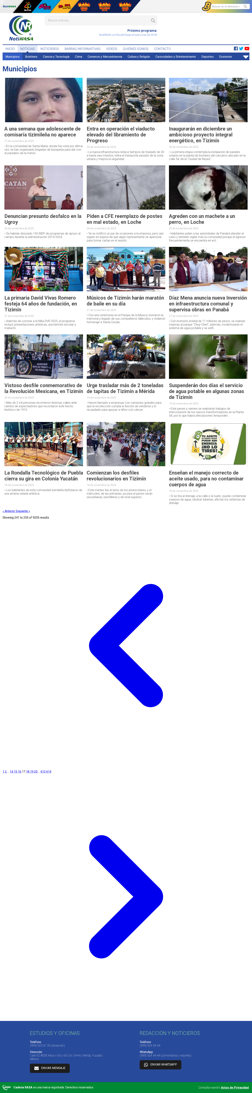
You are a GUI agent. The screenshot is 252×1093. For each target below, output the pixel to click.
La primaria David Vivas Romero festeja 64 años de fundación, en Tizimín (40, 304)
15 (16, 771)
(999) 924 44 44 (150, 1045)
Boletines (31, 56)
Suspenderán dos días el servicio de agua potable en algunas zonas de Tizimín (206, 391)
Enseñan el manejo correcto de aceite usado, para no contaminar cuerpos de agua (206, 479)
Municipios (12, 56)
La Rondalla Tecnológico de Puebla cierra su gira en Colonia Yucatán (43, 476)
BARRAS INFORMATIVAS (83, 49)
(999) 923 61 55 (40, 1045)
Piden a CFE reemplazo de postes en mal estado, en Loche (124, 219)
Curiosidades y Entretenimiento (176, 56)
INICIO (10, 49)
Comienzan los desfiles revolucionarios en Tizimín (116, 476)
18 (28, 771)
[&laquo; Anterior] (126, 768)
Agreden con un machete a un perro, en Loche (202, 219)
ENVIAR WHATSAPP (163, 1064)
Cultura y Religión (139, 56)
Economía (225, 56)
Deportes (207, 56)
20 (36, 771)
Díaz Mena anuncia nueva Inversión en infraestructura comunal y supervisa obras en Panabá (208, 304)
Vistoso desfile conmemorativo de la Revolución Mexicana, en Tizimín (43, 388)
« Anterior (9, 511)
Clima (78, 56)
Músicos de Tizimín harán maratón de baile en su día (125, 301)
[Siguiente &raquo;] (126, 1019)
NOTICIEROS (49, 49)
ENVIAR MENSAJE (53, 1068)
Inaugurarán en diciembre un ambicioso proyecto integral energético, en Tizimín (200, 135)
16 (20, 771)
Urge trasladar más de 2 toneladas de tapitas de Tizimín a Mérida (125, 388)
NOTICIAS (27, 49)
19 (32, 771)
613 (43, 771)
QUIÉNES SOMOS (136, 49)
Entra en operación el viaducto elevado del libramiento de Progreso (121, 135)
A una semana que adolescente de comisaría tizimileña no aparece (42, 132)
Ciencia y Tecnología (56, 56)
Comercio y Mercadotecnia (105, 56)
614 (48, 771)
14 (12, 771)
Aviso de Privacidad (235, 1087)
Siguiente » (23, 511)
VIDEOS (111, 49)
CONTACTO (162, 49)
